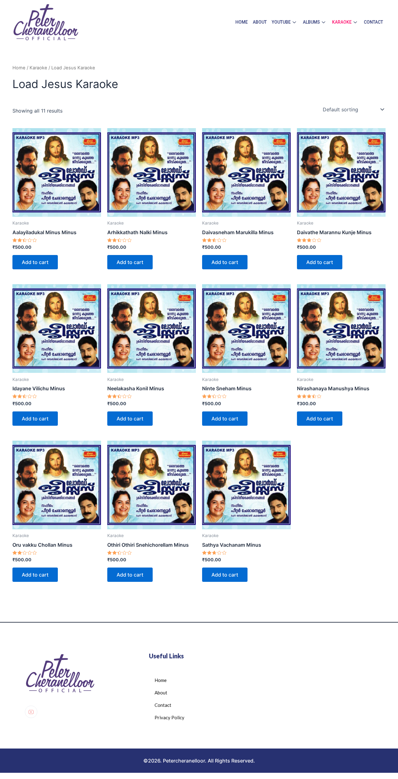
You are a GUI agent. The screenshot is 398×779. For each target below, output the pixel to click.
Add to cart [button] (35, 262)
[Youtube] (31, 712)
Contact (373, 22)
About (260, 22)
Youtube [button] (281, 22)
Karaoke (38, 68)
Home (241, 22)
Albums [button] (311, 22)
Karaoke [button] (342, 22)
